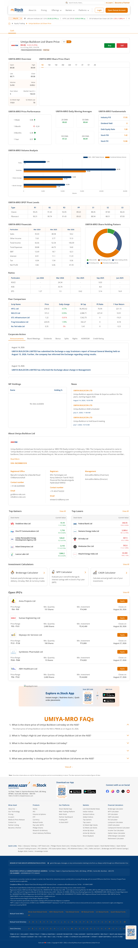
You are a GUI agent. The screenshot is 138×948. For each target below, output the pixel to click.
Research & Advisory (40, 830)
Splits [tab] (66, 338)
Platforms (83, 10)
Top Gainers (87, 820)
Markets (86, 805)
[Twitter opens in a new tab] (123, 791)
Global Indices (88, 817)
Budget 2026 (22, 851)
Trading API (63, 820)
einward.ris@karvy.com (59, 499)
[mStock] (39, 785)
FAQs (20, 846)
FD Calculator (113, 820)
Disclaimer (24, 934)
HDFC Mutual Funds (56, 912)
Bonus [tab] (58, 338)
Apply (122, 601)
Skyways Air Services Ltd (30, 635)
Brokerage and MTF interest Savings (115, 849)
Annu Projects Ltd (27, 601)
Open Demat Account (116, 10)
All (29, 915)
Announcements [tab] (17, 338)
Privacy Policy (34, 934)
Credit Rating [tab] (98, 338)
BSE (64, 42)
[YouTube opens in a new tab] (128, 791)
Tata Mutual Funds (72, 912)
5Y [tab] (89, 65)
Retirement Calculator (116, 838)
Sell (122, 45)
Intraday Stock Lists (77, 846)
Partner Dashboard (66, 817)
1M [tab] (56, 65)
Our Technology (14, 812)
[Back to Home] (9, 23)
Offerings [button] (55, 10)
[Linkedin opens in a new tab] (117, 791)
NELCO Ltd (15, 313)
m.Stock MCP (63, 822)
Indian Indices (88, 812)
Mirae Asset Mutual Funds (37, 912)
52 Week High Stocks (90, 825)
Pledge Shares (38, 828)
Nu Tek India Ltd (18, 326)
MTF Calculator (113, 812)
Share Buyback (88, 836)
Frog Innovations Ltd (19, 322)
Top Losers (87, 822)
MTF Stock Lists (43, 846)
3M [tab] (63, 65)
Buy (109, 45)
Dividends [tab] (48, 338)
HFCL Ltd (15, 309)
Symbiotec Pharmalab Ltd (31, 652)
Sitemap (34, 846)
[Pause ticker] (25, 18)
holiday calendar (27, 937)
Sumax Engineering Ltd (29, 618)
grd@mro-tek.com (18, 494)
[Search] (66, 2)
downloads (15, 937)
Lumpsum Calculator (115, 822)
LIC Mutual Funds (102, 912)
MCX (49, 937)
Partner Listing (13, 825)
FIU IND (59, 937)
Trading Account (30, 849)
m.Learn (109, 3)
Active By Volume (89, 833)
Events (30, 851)
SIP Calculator (113, 814)
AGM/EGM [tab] (85, 338)
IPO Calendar (42, 849)
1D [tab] (42, 65)
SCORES (66, 937)
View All (63, 511)
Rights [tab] (75, 338)
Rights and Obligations (118, 934)
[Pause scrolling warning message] (48, 863)
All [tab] (95, 65)
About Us (32, 10)
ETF (34, 817)
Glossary (26, 846)
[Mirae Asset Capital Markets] (19, 785)
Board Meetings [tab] (33, 338)
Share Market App (65, 809)
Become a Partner (122, 3)
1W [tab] (49, 65)
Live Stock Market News (91, 809)
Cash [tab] (12, 30)
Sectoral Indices (88, 814)
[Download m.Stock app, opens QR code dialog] (131, 932)
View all (68, 767)
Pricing (44, 10)
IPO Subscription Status (57, 849)
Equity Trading (19, 23)
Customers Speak (92, 846)
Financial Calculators (115, 805)
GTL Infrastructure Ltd (20, 317)
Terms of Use (14, 934)
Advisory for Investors (65, 934)
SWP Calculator (113, 817)
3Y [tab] (82, 65)
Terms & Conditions (48, 934)
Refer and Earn (94, 849)
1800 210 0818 (13, 796)
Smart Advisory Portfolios (42, 833)
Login (99, 10)
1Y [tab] (76, 65)
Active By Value (88, 830)
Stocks (35, 809)
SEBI (44, 937)
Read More (15, 459)
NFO (86, 849)
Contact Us (12, 822)
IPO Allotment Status (75, 849)
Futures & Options (39, 814)
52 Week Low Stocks (90, 828)
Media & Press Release (16, 820)
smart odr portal (105, 937)
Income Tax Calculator (116, 830)
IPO (34, 812)
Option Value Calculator (116, 833)
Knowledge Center (41, 851)
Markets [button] (69, 10)
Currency (36, 820)
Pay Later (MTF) (38, 825)
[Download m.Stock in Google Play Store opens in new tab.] (109, 696)
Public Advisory (79, 934)
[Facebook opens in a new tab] (107, 791)
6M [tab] (69, 65)
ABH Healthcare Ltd (28, 668)
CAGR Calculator (114, 825)
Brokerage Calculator (115, 809)
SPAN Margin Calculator (116, 836)
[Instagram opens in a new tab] (112, 791)
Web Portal (63, 814)
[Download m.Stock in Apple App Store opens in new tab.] (109, 701)
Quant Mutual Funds (118, 912)
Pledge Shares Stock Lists (60, 846)
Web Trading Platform (67, 812)
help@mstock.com (26, 796)
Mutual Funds (38, 822)
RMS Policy (104, 934)
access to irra (118, 937)
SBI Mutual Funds (87, 912)
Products (36, 805)
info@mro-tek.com (18, 497)
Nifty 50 (15, 18)
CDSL (54, 937)
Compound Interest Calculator (119, 828)
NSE (69, 42)
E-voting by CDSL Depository (80, 937)
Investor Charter (93, 934)
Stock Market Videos (107, 846)
